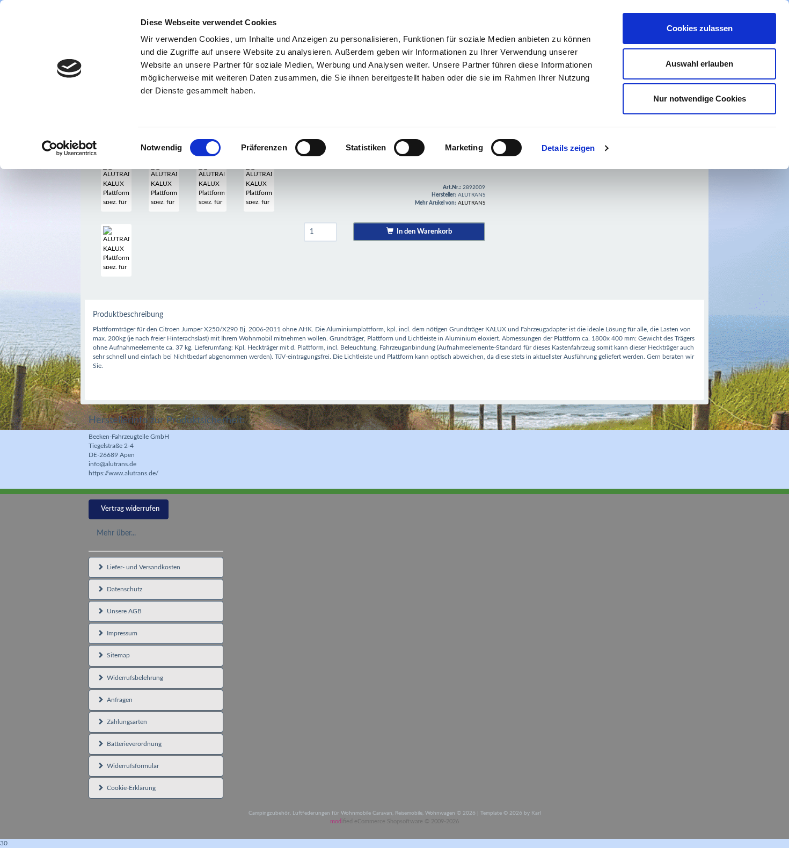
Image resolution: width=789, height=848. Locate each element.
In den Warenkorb (422, 231)
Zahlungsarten (125, 722)
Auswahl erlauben (699, 63)
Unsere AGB (123, 611)
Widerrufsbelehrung (133, 678)
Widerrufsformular (131, 766)
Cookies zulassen (700, 28)
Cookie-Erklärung (130, 788)
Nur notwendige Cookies (699, 98)
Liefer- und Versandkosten (142, 567)
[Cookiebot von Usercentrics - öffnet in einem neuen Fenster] (69, 148)
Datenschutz (123, 589)
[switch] (310, 147)
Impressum (120, 633)
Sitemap (117, 655)
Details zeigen (568, 148)
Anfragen (118, 700)
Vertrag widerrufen (130, 508)
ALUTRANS (471, 203)
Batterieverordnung (133, 744)
